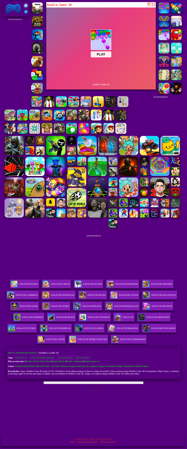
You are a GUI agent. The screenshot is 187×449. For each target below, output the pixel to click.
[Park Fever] (36, 106)
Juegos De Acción (92, 284)
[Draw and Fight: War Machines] (98, 106)
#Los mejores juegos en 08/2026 (100, 366)
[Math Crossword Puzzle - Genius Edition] (34, 133)
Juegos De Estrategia (62, 295)
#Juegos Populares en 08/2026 (129, 366)
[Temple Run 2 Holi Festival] (46, 133)
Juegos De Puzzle (28, 284)
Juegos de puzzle (26, 353)
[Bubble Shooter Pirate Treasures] (164, 93)
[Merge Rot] (85, 106)
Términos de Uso (107, 442)
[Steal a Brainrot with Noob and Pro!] (73, 106)
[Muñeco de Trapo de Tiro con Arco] (37, 39)
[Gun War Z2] (71, 120)
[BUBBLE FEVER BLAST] (164, 66)
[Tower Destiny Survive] (120, 133)
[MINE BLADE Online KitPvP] (176, 79)
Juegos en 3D (20, 358)
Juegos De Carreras (26, 295)
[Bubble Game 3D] (164, 39)
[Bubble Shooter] (164, 26)
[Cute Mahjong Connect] (164, 79)
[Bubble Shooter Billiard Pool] (176, 12)
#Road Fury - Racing (48, 366)
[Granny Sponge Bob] (49, 106)
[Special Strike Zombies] (83, 120)
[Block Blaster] (37, 79)
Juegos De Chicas (60, 284)
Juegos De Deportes (161, 284)
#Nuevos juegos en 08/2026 (73, 366)
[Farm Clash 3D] (10, 120)
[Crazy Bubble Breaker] (176, 53)
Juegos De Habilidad (126, 284)
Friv (10, 353)
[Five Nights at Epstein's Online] (110, 106)
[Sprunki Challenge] (22, 120)
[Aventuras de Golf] (71, 133)
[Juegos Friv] (26, 5)
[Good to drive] (120, 120)
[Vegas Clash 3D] (10, 133)
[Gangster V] (37, 66)
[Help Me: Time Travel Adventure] (176, 66)
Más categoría (82, 358)
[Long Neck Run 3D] (96, 120)
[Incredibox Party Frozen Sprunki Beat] (61, 106)
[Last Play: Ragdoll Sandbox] (59, 133)
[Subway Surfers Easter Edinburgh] (108, 133)
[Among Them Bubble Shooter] (176, 39)
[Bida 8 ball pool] (59, 120)
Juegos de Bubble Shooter (42, 358)
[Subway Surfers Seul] (96, 133)
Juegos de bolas (65, 358)
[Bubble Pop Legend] (164, 53)
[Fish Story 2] (22, 133)
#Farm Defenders (25, 366)
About (72, 442)
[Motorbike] (37, 12)
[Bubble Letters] (176, 26)
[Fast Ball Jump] (34, 120)
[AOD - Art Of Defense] (37, 26)
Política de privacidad (87, 442)
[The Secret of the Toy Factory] (176, 93)
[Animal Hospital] (37, 93)
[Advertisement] (15, 62)
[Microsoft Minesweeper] (122, 106)
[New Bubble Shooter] (164, 12)
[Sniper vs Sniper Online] (37, 53)
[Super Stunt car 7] (46, 120)
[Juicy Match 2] (83, 133)
